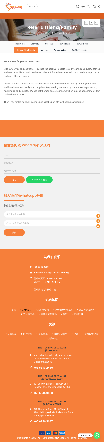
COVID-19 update (79, 50)
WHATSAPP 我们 (39, 180)
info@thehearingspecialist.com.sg (51, 272)
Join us (44, 50)
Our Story (35, 44)
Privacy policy (60, 50)
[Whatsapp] (96, 435)
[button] (32, 6)
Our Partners (65, 44)
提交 (14, 180)
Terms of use (19, 44)
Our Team (49, 44)
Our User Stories (84, 44)
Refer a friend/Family (26, 50)
